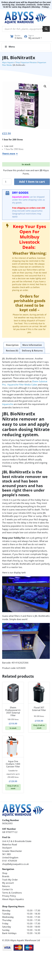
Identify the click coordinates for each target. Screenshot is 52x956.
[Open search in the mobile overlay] (26, 29)
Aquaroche (7, 404)
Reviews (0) (12, 350)
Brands (5, 876)
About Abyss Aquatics (13, 899)
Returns (6, 886)
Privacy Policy (9, 895)
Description (12, 344)
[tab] (12, 345)
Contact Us (7, 889)
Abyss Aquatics (8, 62)
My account (8, 882)
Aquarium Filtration (29, 62)
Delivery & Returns (32, 350)
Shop (18, 62)
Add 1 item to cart (32, 182)
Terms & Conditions (12, 892)
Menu (12, 46)
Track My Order (10, 879)
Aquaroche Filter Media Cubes (22, 384)
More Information (32, 344)
